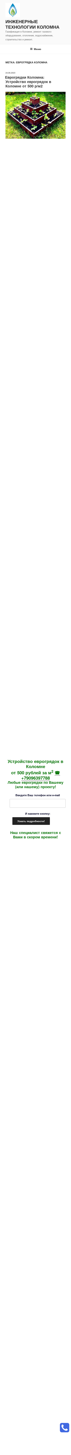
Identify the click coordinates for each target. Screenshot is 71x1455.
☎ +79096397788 (40, 775)
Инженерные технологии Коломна (32, 24)
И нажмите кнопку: (37, 814)
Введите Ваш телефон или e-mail (37, 795)
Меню (37, 49)
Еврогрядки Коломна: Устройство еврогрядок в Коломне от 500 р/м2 (28, 81)
